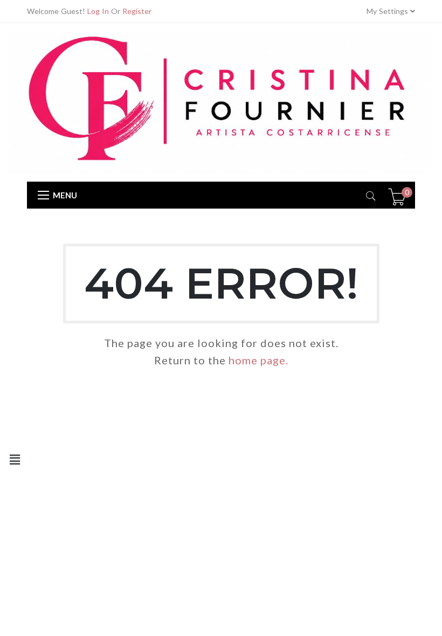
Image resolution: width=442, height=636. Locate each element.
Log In (98, 11)
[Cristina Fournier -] (221, 101)
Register (136, 11)
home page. (258, 360)
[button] (14, 459)
